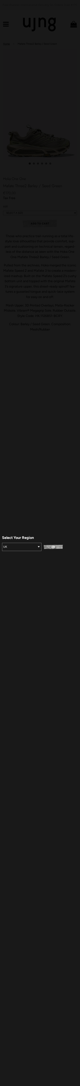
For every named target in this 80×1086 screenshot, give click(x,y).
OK (53, 546)
